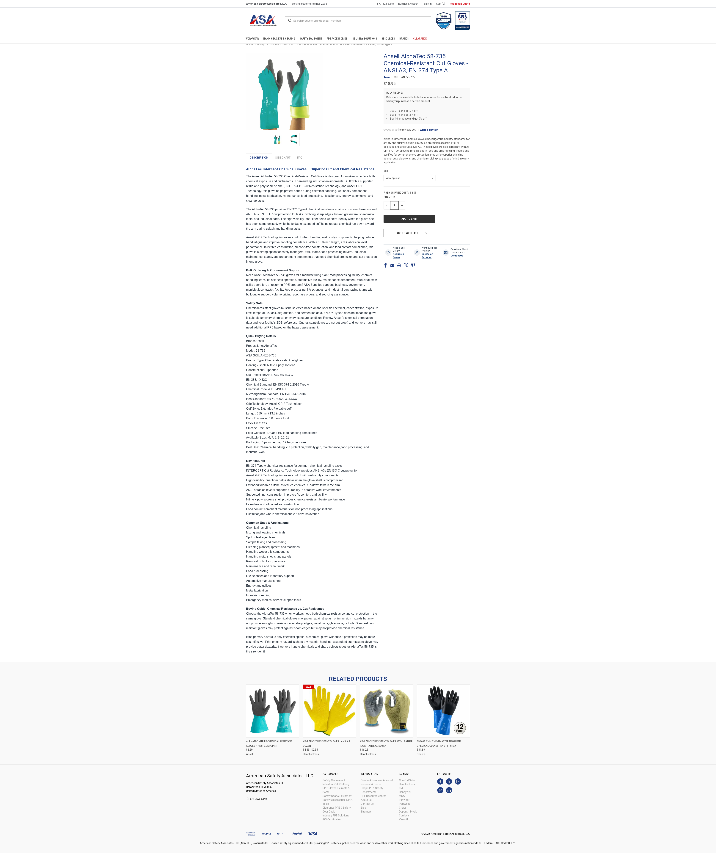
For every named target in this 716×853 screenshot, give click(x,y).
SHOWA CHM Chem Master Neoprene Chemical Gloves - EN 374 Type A (439, 743)
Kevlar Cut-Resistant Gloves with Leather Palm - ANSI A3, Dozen (386, 743)
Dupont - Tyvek (408, 811)
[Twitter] (406, 265)
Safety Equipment (310, 38)
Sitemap (366, 811)
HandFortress (407, 784)
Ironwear (404, 799)
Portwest (404, 803)
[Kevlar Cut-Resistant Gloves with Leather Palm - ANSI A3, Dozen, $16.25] (386, 711)
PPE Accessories (337, 38)
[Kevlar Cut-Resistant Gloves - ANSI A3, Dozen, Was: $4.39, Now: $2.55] (329, 711)
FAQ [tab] (299, 157)
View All (403, 819)
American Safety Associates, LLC (266, 3)
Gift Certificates (332, 819)
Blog (363, 807)
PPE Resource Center (373, 795)
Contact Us (367, 803)
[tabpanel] (312, 410)
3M (401, 788)
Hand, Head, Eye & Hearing (279, 38)
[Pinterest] (413, 265)
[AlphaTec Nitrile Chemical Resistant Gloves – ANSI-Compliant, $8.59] (272, 711)
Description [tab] (259, 157)
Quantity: (390, 197)
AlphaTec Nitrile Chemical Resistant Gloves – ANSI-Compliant (269, 743)
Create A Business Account (377, 780)
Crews (402, 807)
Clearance (420, 38)
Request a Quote (460, 3)
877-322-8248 (385, 3)
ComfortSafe (407, 780)
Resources (388, 38)
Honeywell (405, 792)
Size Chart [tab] (283, 157)
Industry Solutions (364, 38)
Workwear (252, 38)
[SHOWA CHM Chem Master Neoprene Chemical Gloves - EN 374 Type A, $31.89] (443, 711)
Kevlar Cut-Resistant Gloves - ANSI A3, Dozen (327, 743)
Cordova (404, 815)
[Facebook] (385, 265)
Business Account (408, 3)
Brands (404, 38)
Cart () (440, 3)
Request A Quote (371, 784)
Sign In (428, 3)
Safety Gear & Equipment (337, 795)
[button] (427, 129)
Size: (387, 171)
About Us (366, 799)
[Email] (392, 265)
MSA (402, 795)
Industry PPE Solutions (336, 815)
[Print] (399, 265)
